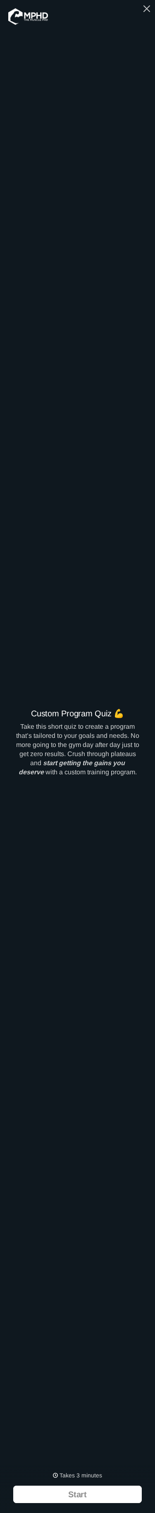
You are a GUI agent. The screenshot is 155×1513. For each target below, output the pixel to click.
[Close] (147, 7)
